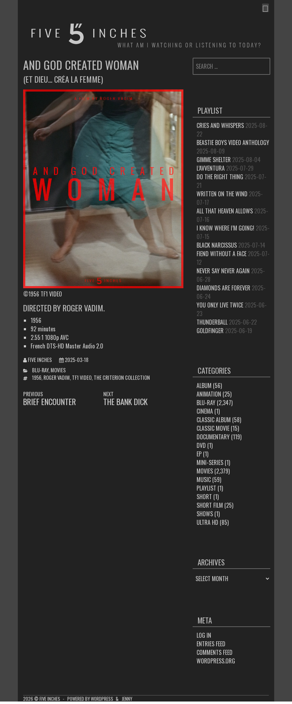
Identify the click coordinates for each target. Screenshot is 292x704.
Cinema (205, 411)
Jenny (127, 698)
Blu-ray (40, 370)
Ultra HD (207, 522)
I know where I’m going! (225, 228)
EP (199, 454)
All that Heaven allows (225, 211)
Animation (209, 394)
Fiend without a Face (221, 253)
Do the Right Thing (220, 176)
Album (204, 385)
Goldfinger (210, 330)
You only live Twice (220, 305)
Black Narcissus (217, 245)
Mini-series (210, 462)
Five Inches (40, 359)
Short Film (210, 505)
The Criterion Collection (122, 377)
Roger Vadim (56, 377)
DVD (201, 445)
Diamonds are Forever (223, 288)
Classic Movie (213, 428)
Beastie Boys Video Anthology (233, 142)
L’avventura (211, 168)
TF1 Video (82, 377)
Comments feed (215, 652)
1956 (36, 377)
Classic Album (214, 419)
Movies (58, 370)
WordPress (102, 698)
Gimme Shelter (214, 159)
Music (204, 479)
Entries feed (211, 644)
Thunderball (212, 322)
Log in (204, 635)
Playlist (206, 488)
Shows (205, 513)
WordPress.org (216, 661)
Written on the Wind (222, 194)
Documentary (213, 437)
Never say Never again (223, 270)
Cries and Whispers (220, 125)
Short (204, 496)
